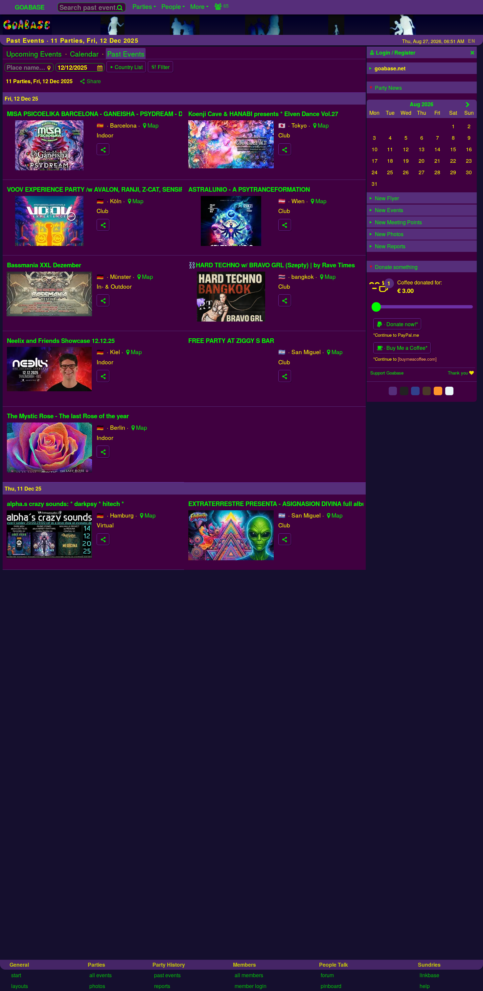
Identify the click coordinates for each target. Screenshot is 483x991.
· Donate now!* (400, 324)
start (16, 975)
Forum (327, 975)
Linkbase (429, 975)
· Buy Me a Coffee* (404, 348)
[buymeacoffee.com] (417, 359)
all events (100, 975)
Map (153, 125)
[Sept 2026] (467, 104)
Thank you (458, 373)
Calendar (84, 54)
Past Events (126, 54)
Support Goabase (386, 373)
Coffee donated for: (419, 282)
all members (249, 975)
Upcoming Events (34, 54)
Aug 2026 (421, 104)
